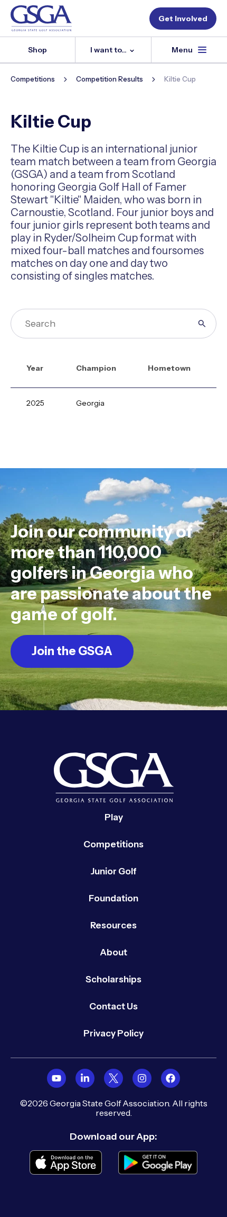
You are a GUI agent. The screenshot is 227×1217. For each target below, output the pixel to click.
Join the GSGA (72, 651)
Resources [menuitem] (113, 925)
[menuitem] (56, 1078)
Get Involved (182, 18)
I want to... (109, 50)
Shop (37, 50)
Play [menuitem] (114, 817)
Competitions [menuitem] (113, 844)
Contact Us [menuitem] (113, 1006)
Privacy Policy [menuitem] (113, 1033)
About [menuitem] (113, 952)
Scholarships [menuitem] (113, 979)
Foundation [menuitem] (113, 898)
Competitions (33, 79)
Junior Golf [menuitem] (113, 871)
